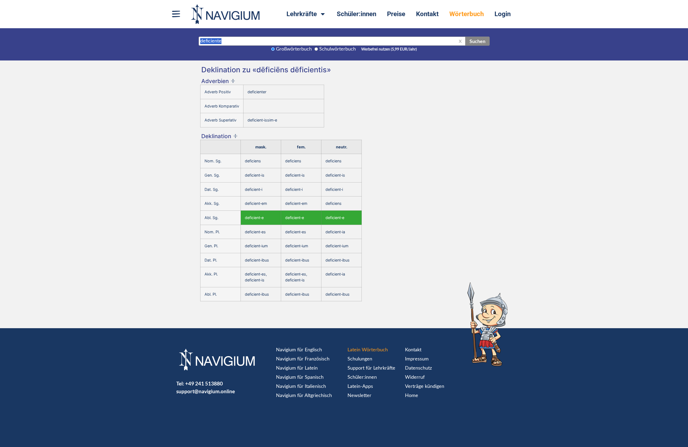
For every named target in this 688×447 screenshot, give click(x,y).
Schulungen (359, 359)
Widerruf (415, 377)
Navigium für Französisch (302, 359)
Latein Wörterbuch (367, 350)
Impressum (417, 359)
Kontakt (427, 14)
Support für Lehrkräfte (371, 368)
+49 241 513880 (204, 383)
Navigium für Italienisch (301, 386)
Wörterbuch (466, 14)
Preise (396, 14)
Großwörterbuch (294, 49)
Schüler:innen (356, 14)
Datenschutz (418, 368)
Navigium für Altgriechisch (304, 395)
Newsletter (359, 395)
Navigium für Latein (297, 368)
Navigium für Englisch (299, 350)
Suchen (477, 41)
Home (411, 395)
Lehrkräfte (301, 14)
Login (502, 14)
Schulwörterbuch (337, 49)
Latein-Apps (360, 386)
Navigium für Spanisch (300, 377)
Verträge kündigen (424, 386)
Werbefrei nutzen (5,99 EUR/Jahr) (389, 49)
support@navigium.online (205, 391)
